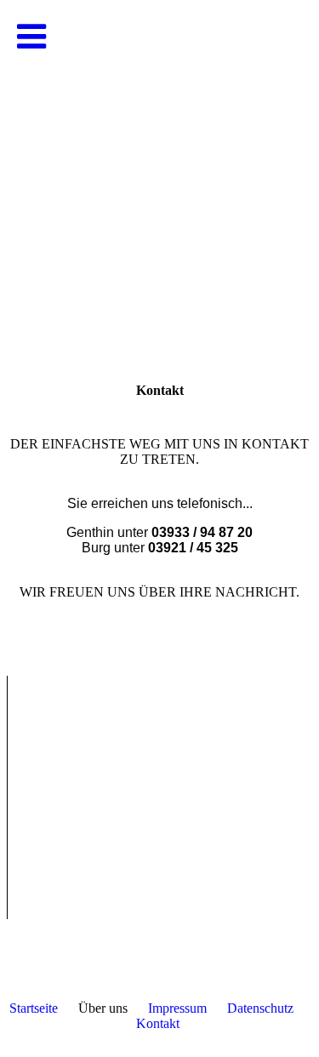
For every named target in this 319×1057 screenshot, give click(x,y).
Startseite (33, 1008)
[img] (159, 170)
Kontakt (157, 1023)
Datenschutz (260, 1008)
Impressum (177, 1008)
